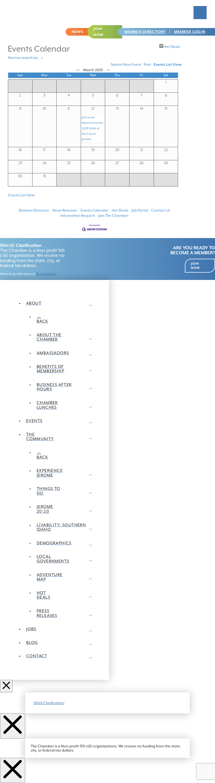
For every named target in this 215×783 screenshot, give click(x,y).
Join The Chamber (113, 215)
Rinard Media (46, 274)
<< (78, 70)
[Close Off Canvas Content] (6, 686)
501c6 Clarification (49, 703)
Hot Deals (172, 46)
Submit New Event (126, 64)
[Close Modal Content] (12, 725)
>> (108, 70)
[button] (200, 12)
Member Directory (145, 32)
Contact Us (160, 210)
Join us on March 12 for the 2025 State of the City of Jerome (92, 128)
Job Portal (140, 210)
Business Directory (34, 210)
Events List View (167, 64)
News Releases (64, 210)
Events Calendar (94, 210)
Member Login (189, 32)
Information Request (78, 215)
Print (147, 64)
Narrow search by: (23, 58)
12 (93, 108)
